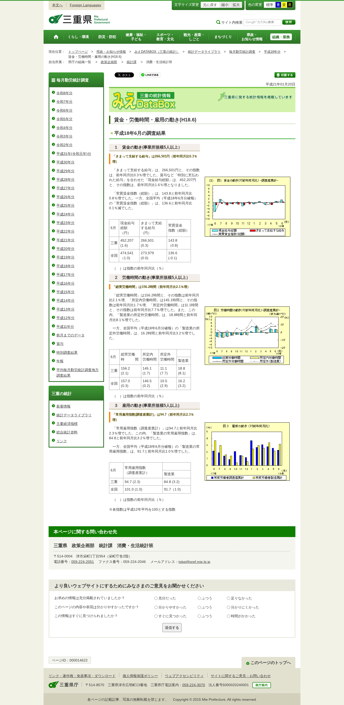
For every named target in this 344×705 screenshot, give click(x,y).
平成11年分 (65, 327)
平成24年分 (65, 214)
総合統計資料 (67, 432)
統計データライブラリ (204, 52)
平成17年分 (65, 275)
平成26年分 (65, 197)
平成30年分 (65, 162)
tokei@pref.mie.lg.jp (194, 562)
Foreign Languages (85, 5)
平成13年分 (65, 309)
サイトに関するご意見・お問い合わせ (241, 676)
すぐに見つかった (172, 616)
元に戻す (210, 5)
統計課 (131, 62)
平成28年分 (65, 180)
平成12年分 (65, 318)
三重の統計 (62, 393)
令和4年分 (64, 128)
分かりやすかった (172, 607)
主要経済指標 (67, 424)
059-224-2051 (82, 562)
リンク (61, 441)
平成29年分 (65, 171)
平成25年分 (65, 205)
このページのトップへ (271, 662)
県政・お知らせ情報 (111, 52)
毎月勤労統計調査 (242, 52)
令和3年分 (64, 136)
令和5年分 (64, 119)
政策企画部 (109, 62)
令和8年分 (64, 93)
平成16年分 (65, 283)
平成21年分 (65, 240)
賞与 (59, 344)
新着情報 (63, 406)
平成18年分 (272, 52)
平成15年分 (65, 292)
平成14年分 (65, 300)
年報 (59, 361)
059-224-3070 (193, 685)
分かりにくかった (245, 607)
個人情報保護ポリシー (140, 676)
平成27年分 (65, 188)
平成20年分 (65, 249)
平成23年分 (65, 223)
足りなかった (241, 598)
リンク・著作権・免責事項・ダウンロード (82, 676)
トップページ (78, 52)
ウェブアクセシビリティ (184, 676)
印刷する (284, 75)
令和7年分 (64, 102)
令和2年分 (64, 145)
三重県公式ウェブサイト (79, 19)
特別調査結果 (67, 352)
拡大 (236, 5)
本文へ (57, 5)
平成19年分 (65, 257)
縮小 (224, 5)
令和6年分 (64, 110)
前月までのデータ (70, 335)
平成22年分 (65, 231)
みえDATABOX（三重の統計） (156, 52)
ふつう (207, 598)
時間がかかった (243, 616)
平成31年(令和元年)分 (73, 154)
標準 (269, 5)
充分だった (167, 598)
